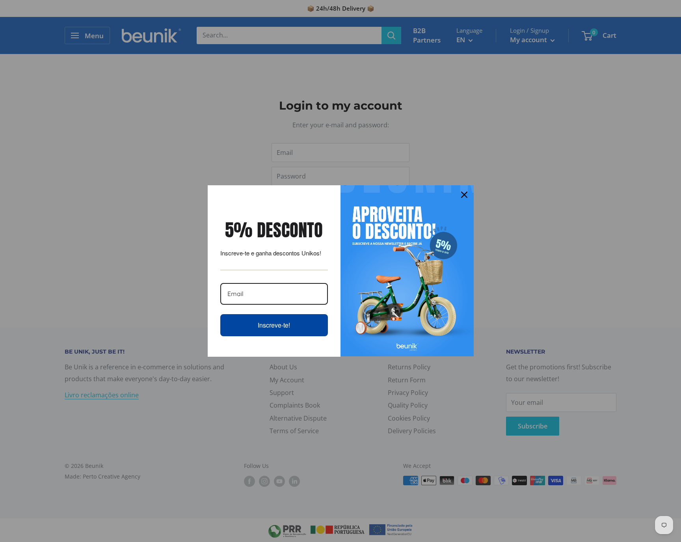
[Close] (464, 194)
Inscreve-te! (274, 325)
